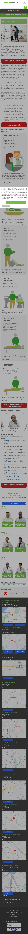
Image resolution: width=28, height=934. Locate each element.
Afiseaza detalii (6, 206)
